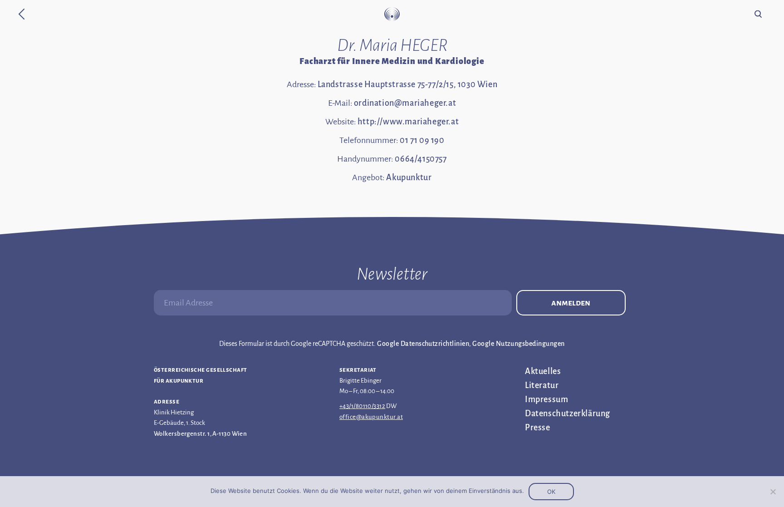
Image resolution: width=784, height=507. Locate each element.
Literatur (542, 385)
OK (551, 491)
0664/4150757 (420, 158)
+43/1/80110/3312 (362, 406)
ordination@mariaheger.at (405, 103)
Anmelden (570, 302)
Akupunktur (408, 177)
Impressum (546, 399)
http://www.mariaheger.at (408, 121)
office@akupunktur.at (371, 416)
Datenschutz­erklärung (567, 413)
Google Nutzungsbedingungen (518, 343)
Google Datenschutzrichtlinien (423, 343)
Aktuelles (543, 371)
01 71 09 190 (422, 140)
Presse (537, 427)
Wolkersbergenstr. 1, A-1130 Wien (200, 433)
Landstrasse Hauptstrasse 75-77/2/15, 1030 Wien (408, 84)
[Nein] (772, 491)
